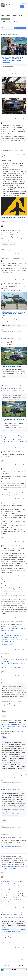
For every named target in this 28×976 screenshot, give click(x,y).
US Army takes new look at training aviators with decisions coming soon (13, 313)
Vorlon (4, 230)
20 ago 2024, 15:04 (18, 150)
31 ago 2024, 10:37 (16, 451)
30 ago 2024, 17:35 (16, 388)
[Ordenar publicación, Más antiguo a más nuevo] (3, 28)
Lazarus (4, 122)
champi (4, 388)
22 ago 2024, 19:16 (16, 260)
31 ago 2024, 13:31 (16, 503)
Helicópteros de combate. (17, 390)
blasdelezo (5, 150)
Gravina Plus (6, 881)
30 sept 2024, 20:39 (17, 914)
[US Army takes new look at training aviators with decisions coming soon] (14, 301)
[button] (2, 973)
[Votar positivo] (18, 119)
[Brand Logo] (3, 5)
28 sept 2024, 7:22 (16, 837)
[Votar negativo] (23, 119)
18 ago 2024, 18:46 (16, 34)
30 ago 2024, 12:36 (16, 338)
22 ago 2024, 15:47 (16, 230)
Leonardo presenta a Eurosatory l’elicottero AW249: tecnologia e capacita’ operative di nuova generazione (12, 59)
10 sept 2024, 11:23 (16, 657)
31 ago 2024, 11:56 (16, 468)
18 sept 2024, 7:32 (16, 683)
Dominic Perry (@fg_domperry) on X (14, 366)
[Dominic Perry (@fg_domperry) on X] (14, 356)
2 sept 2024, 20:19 (16, 621)
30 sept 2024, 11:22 (16, 856)
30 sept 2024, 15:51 (19, 881)
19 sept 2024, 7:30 (16, 789)
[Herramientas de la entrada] (26, 119)
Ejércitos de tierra (5, 19)
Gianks (4, 34)
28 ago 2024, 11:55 (16, 283)
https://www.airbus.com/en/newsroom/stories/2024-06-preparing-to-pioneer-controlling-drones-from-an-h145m (14, 726)
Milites (4, 468)
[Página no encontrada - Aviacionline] (14, 206)
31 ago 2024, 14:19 (16, 545)
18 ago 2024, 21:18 (16, 122)
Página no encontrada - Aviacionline (14, 217)
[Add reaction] (16, 119)
